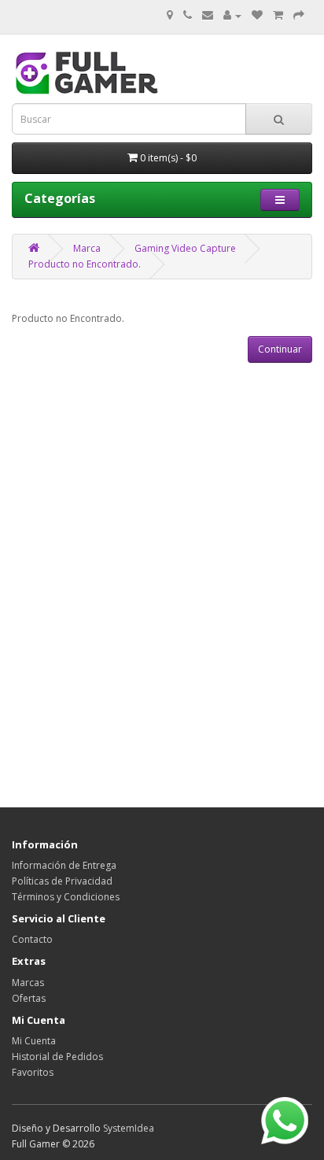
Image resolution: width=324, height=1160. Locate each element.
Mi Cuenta (34, 1040)
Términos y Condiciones (66, 896)
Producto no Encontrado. (84, 264)
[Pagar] (298, 15)
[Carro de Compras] (278, 15)
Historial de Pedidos (57, 1056)
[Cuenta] (232, 15)
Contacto (32, 939)
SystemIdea (128, 1128)
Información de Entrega (64, 865)
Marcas (28, 982)
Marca (87, 248)
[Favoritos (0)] (257, 15)
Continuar (280, 349)
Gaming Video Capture (185, 248)
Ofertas (29, 998)
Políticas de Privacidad (62, 881)
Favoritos (32, 1072)
